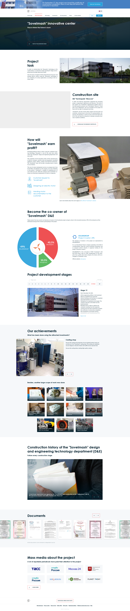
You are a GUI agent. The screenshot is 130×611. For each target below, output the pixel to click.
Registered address (72, 605)
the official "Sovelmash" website (88, 200)
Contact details (77, 15)
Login (92, 15)
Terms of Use (53, 605)
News (70, 15)
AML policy (65, 605)
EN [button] (101, 11)
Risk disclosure (40, 605)
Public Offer (59, 605)
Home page (29, 15)
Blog (91, 605)
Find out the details (95, 4)
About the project (38, 15)
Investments (54, 15)
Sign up (99, 15)
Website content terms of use (83, 605)
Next (71, 374)
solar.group (83, 259)
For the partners (63, 15)
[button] (99, 284)
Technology (47, 15)
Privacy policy (47, 605)
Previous (67, 374)
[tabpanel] (36, 394)
